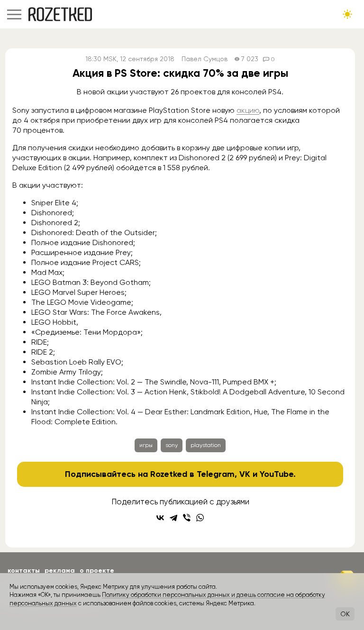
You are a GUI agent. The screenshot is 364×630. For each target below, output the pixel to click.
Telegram (216, 474)
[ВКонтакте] (160, 517)
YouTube (276, 474)
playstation (206, 445)
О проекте (97, 570)
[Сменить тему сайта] (347, 14)
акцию (248, 110)
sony (171, 445)
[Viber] (186, 517)
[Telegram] (173, 517)
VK (244, 474)
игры (146, 445)
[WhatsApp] (200, 517)
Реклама (60, 570)
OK (345, 614)
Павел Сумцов (205, 59)
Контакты (24, 570)
